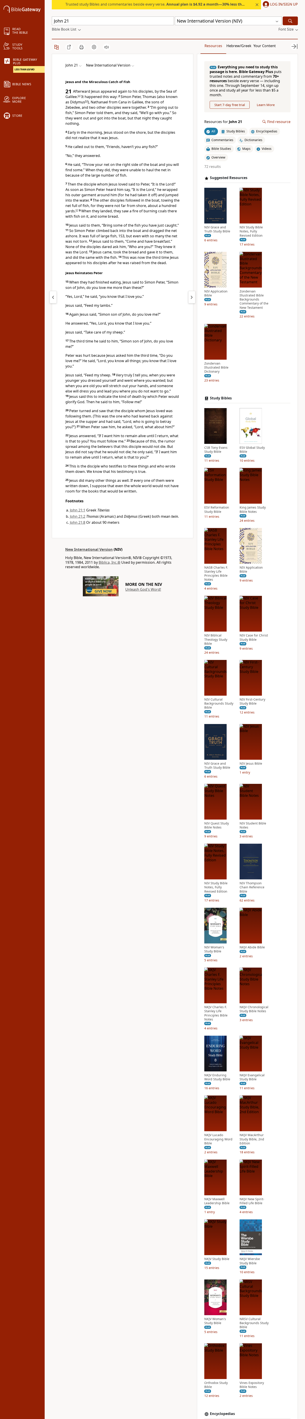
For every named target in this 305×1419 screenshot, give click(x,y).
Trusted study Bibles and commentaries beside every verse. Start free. (180, 4)
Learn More (266, 104)
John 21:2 (77, 516)
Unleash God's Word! (143, 589)
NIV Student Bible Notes (253, 825)
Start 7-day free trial (229, 104)
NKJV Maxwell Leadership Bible (217, 1201)
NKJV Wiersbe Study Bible (250, 1261)
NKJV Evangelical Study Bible (252, 1077)
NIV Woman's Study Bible (214, 949)
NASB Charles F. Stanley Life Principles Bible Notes (216, 574)
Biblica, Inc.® (109, 562)
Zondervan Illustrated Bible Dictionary (216, 367)
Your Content (264, 45)
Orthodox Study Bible (216, 1385)
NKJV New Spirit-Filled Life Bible (252, 1201)
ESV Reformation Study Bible (216, 510)
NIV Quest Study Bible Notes (216, 825)
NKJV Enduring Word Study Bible (217, 1077)
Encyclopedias (222, 1413)
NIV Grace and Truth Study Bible (217, 229)
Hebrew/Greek (238, 45)
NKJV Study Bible (216, 1259)
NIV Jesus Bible (251, 764)
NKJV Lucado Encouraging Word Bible (218, 1139)
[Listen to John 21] (106, 47)
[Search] (290, 21)
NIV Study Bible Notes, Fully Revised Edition (251, 231)
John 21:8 (77, 522)
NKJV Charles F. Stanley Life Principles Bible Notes (216, 1013)
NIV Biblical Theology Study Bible (215, 640)
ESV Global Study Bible (252, 450)
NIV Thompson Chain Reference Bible (252, 887)
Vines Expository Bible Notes (252, 1385)
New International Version (89, 549)
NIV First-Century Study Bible (252, 701)
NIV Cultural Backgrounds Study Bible (218, 703)
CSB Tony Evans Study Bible (216, 450)
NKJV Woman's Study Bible (215, 1321)
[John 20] (53, 297)
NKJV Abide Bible (252, 947)
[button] (279, 4)
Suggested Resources (228, 178)
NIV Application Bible (216, 293)
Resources (213, 45)
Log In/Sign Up (284, 4)
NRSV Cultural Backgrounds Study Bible (254, 1323)
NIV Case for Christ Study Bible (254, 638)
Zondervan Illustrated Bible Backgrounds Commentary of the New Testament (254, 299)
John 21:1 (77, 510)
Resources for (223, 121)
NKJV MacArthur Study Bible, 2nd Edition (252, 1139)
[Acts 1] (191, 297)
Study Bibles (221, 398)
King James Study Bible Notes (253, 510)
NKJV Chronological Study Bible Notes (254, 1009)
